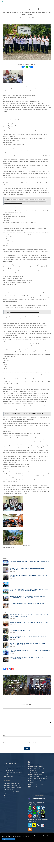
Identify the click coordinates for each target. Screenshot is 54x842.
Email (5, 735)
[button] (51, 1)
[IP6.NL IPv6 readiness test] (34, 808)
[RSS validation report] (30, 829)
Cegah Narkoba (10, 789)
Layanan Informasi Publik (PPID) (14, 785)
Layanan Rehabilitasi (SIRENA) (13, 791)
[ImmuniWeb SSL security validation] (38, 812)
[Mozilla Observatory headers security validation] (43, 816)
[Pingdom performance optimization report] (34, 825)
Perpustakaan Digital (11, 793)
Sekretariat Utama (34, 762)
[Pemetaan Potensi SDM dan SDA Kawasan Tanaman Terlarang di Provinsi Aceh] (15, 685)
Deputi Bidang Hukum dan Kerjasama (38, 776)
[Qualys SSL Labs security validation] (30, 816)
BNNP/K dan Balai (34, 786)
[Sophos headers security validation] (34, 816)
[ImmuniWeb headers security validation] (38, 816)
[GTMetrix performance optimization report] (30, 825)
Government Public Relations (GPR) (14, 796)
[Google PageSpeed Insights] (43, 825)
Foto (40, 9)
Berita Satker (16, 9)
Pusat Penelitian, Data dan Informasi (38, 778)
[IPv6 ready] (30, 808)
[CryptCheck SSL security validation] (43, 812)
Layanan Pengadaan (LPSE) (13, 783)
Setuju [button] (4, 839)
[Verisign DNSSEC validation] (43, 808)
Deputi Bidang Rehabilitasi (36, 774)
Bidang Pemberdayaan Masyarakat (29, 9)
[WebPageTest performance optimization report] (38, 825)
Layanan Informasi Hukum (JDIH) (14, 787)
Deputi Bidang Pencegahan (36, 766)
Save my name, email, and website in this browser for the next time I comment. (22, 742)
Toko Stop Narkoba (11, 798)
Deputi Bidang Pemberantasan (37, 772)
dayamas (23, 17)
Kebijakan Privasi (10, 839)
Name (5, 728)
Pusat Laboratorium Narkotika (37, 784)
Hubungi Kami (9, 776)
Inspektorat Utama (34, 764)
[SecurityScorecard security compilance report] (36, 798)
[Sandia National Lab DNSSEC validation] (30, 812)
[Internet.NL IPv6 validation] (38, 808)
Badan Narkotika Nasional (10, 763)
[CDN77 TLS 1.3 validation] (34, 812)
